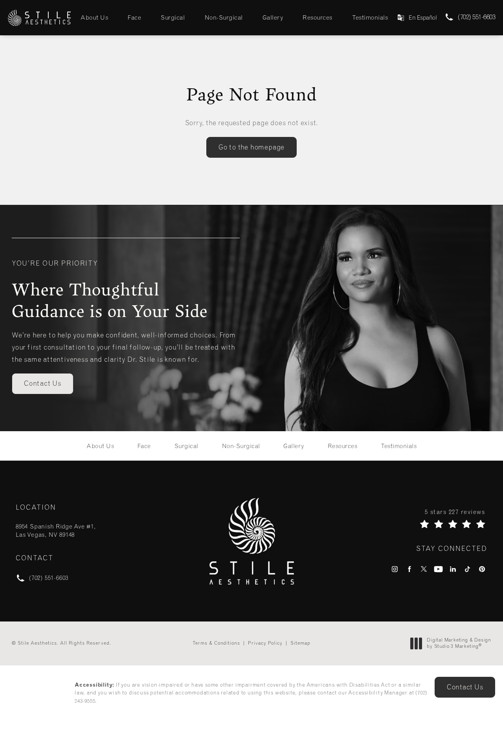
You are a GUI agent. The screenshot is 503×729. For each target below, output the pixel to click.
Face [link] (134, 17)
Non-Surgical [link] (224, 17)
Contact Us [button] (465, 687)
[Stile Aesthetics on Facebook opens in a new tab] (409, 569)
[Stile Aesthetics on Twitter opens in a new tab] (424, 569)
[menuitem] (94, 17)
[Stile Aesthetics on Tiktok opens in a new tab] (467, 569)
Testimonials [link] (370, 17)
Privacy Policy (265, 643)
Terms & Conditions (216, 643)
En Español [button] (423, 17)
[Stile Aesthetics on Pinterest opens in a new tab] (482, 569)
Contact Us (42, 383)
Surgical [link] (173, 17)
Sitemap (300, 643)
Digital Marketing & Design (458, 643)
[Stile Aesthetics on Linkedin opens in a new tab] (453, 569)
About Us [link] (94, 17)
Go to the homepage (251, 147)
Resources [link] (317, 17)
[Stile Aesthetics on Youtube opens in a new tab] (438, 569)
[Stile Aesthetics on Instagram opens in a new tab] (394, 569)
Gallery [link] (273, 17)
